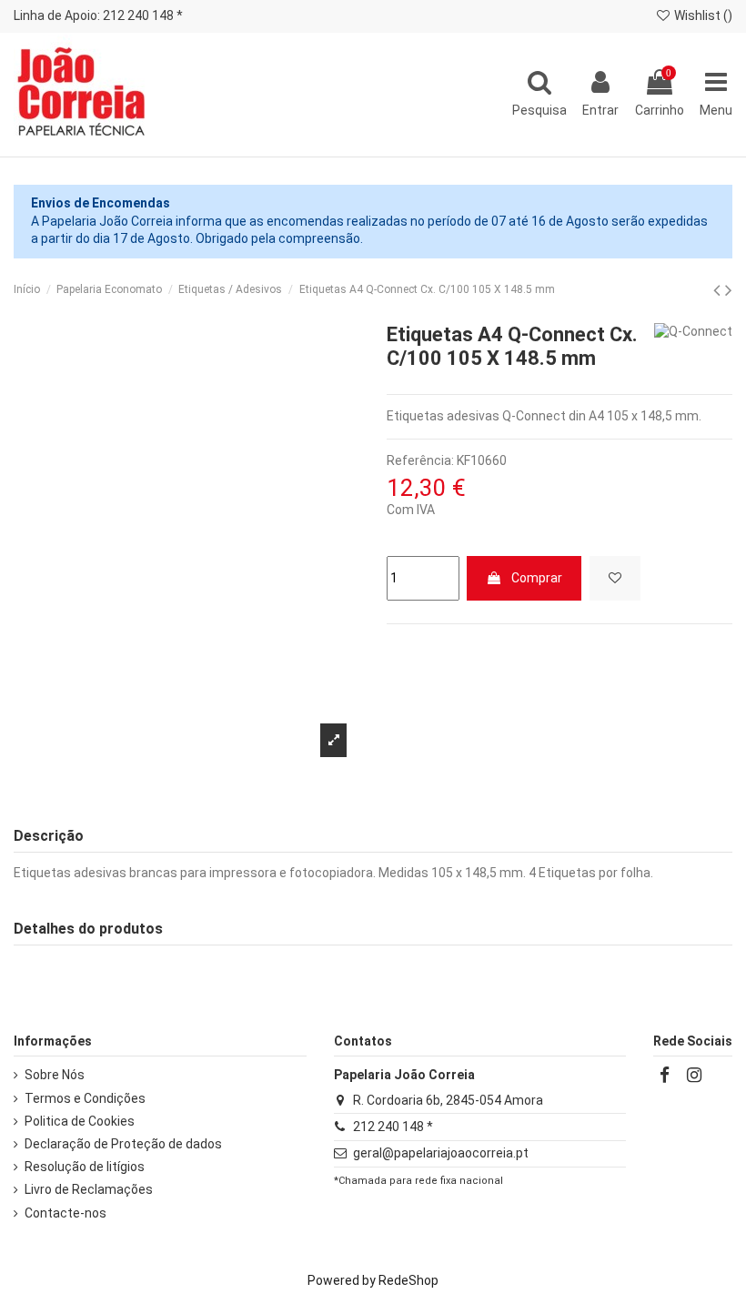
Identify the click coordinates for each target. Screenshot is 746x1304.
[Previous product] (719, 290)
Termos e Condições (85, 1098)
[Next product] (728, 290)
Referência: (420, 460)
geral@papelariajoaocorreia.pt (441, 1153)
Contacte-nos (65, 1213)
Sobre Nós (55, 1074)
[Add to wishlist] (615, 578)
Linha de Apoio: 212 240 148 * (98, 15)
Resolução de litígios (85, 1166)
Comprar (536, 578)
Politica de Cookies (80, 1121)
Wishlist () (701, 15)
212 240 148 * (393, 1126)
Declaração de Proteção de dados (123, 1144)
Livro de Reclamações (89, 1189)
